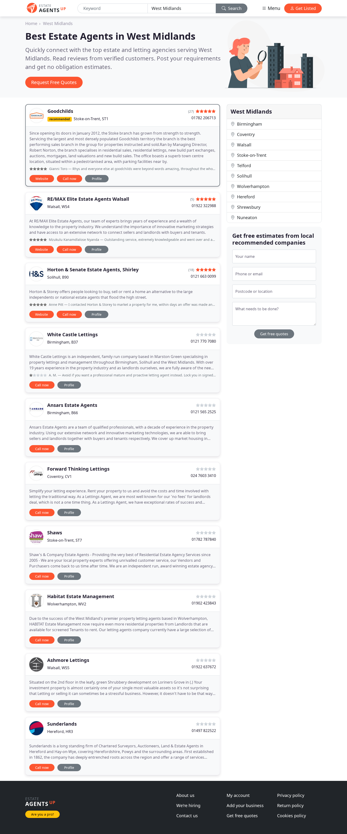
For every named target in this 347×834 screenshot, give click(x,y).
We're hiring (188, 805)
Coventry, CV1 (59, 476)
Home (31, 23)
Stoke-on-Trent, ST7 (64, 540)
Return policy (290, 805)
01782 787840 (204, 539)
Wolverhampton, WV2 (66, 604)
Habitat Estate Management (80, 596)
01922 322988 (204, 205)
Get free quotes (274, 333)
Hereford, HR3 (60, 731)
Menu (273, 8)
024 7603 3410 (203, 475)
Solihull (244, 176)
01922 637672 (204, 666)
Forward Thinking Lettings (78, 469)
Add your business (245, 805)
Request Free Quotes (54, 82)
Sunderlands (62, 724)
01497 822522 (204, 730)
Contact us (187, 815)
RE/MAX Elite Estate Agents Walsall (88, 199)
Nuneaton (246, 217)
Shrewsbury (248, 207)
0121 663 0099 (203, 276)
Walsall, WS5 (58, 667)
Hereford (245, 197)
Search (234, 8)
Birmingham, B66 (62, 412)
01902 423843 (204, 603)
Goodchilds (60, 111)
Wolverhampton (252, 186)
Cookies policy (291, 815)
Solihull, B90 (58, 277)
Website (41, 178)
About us (185, 795)
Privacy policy (290, 795)
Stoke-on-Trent (251, 155)
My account (238, 795)
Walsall (243, 145)
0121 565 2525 (203, 411)
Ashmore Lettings (68, 660)
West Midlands (58, 23)
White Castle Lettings (72, 334)
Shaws (54, 532)
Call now (69, 178)
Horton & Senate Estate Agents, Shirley (93, 269)
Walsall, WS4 (58, 206)
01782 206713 (203, 117)
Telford (243, 165)
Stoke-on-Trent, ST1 (91, 118)
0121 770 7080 (203, 341)
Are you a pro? (42, 814)
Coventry (245, 134)
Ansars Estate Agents (72, 405)
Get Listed (305, 8)
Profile (97, 178)
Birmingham (249, 124)
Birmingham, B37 (62, 342)
